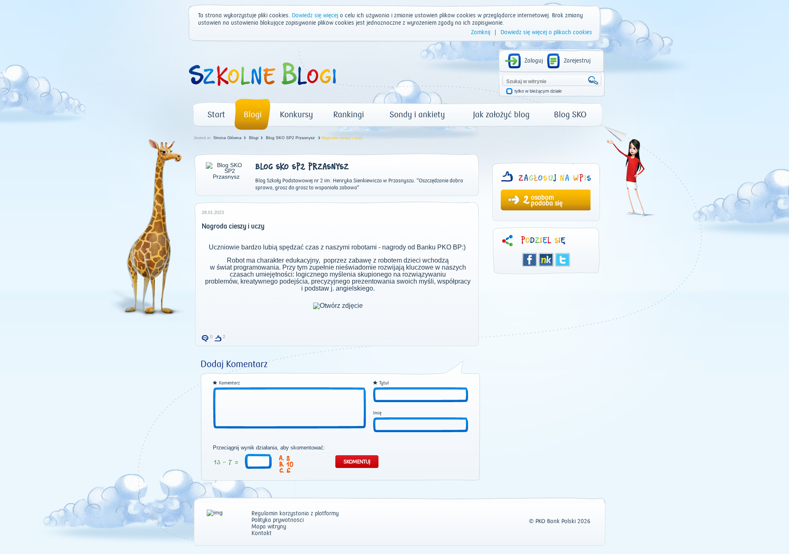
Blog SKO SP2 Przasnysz (291, 137)
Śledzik (546, 260)
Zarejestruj (577, 61)
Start (216, 114)
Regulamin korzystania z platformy (295, 514)
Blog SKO (570, 114)
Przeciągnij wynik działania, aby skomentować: (269, 448)
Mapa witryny (268, 527)
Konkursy (296, 114)
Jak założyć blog (501, 114)
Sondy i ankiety (417, 114)
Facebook (530, 260)
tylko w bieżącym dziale (538, 91)
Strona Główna (227, 137)
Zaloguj (533, 61)
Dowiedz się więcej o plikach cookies (546, 32)
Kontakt (261, 534)
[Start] (261, 89)
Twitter (562, 260)
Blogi (253, 114)
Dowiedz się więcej (315, 15)
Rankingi (348, 114)
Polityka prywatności (277, 520)
